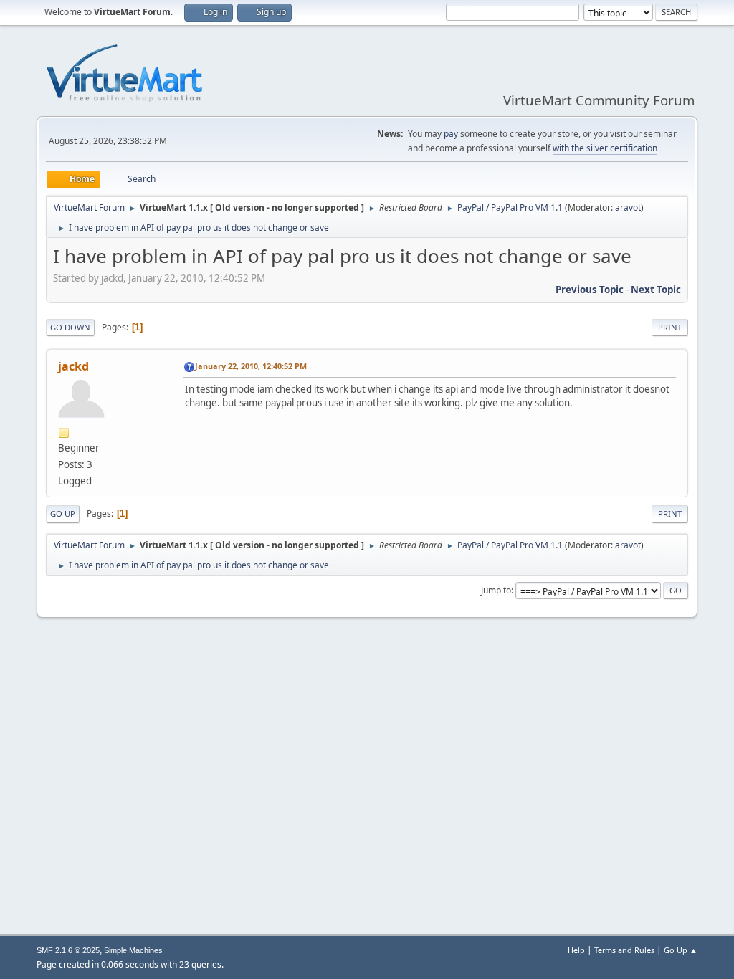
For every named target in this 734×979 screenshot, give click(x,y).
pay (451, 134)
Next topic (656, 289)
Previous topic (590, 289)
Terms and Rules (624, 950)
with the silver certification (605, 148)
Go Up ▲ (680, 950)
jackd (73, 366)
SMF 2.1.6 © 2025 (68, 950)
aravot (628, 207)
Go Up (62, 513)
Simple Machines (133, 950)
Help (576, 950)
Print (670, 327)
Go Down (70, 327)
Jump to (496, 590)
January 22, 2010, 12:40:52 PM (251, 365)
